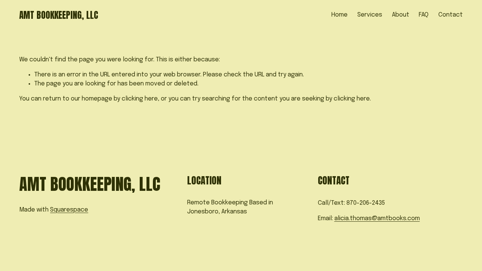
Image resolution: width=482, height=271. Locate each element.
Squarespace (69, 210)
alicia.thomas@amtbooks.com (377, 218)
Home (339, 15)
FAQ (424, 15)
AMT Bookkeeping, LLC (58, 15)
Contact (450, 15)
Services (369, 15)
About (400, 15)
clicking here (140, 99)
